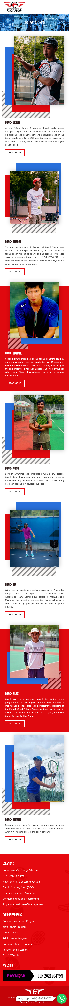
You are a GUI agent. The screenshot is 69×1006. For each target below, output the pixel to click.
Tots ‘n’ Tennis (11, 955)
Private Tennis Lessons (16, 950)
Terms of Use (41, 1002)
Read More (15, 153)
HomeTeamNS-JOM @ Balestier (20, 870)
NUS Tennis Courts (13, 876)
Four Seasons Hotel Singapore (20, 893)
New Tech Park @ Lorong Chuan (21, 882)
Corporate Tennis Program (18, 944)
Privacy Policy (27, 1002)
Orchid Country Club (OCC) (18, 887)
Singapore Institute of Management (23, 904)
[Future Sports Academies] (14, 7)
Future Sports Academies (28, 998)
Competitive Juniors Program (19, 921)
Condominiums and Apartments (21, 899)
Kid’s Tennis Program (14, 927)
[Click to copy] (34, 975)
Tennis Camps (11, 933)
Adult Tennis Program (15, 938)
